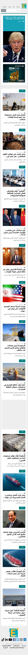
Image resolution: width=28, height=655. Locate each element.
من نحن (24, 646)
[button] (13, 60)
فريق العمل (16, 646)
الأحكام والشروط (6, 646)
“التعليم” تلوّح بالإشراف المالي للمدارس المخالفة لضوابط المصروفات (16, 193)
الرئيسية (18, 7)
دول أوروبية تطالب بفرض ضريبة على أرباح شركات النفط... (15, 573)
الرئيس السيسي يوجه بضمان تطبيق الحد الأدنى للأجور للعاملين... (14, 534)
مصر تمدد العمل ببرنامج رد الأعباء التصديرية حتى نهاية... (14, 496)
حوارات (9, 7)
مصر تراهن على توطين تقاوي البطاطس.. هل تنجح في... (14, 155)
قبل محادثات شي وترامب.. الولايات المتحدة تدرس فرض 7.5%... (14, 232)
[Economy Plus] (24, 6)
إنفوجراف (4, 7)
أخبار (13, 7)
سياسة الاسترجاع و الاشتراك (17, 647)
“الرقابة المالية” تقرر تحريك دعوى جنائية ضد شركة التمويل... (15, 613)
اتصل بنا (5, 647)
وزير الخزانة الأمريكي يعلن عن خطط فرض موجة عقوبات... (14, 270)
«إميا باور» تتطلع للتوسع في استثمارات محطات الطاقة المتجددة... (14, 387)
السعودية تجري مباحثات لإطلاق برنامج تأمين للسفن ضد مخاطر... (15, 348)
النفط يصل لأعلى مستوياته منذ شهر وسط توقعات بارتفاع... (15, 117)
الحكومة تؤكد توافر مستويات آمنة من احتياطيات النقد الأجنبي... (14, 458)
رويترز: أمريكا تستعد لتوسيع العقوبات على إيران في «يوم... (14, 308)
